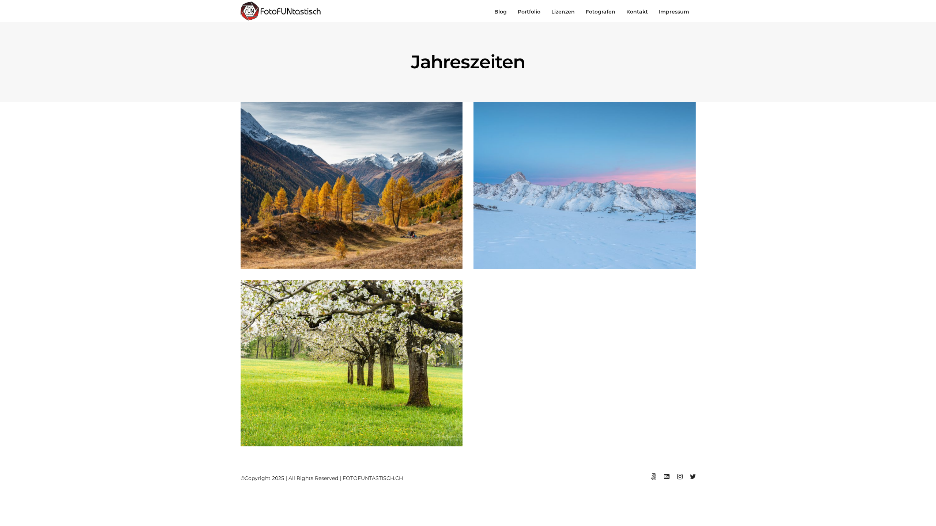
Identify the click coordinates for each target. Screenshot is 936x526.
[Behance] (666, 476)
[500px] (653, 476)
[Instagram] (680, 476)
